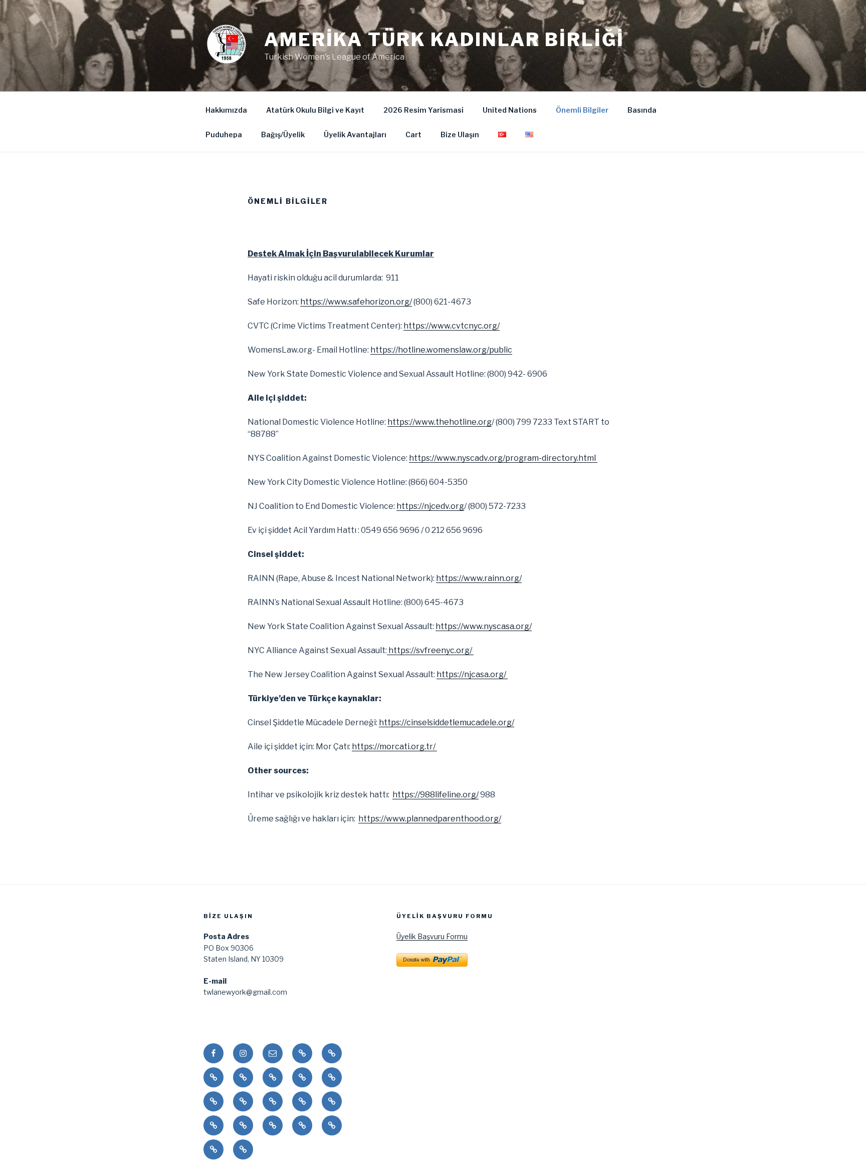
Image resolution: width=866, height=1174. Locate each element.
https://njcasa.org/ (472, 674)
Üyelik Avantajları (355, 134)
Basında (642, 110)
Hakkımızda (226, 110)
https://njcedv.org (430, 506)
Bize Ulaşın (460, 134)
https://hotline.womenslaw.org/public (441, 350)
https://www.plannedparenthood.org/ (429, 818)
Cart (413, 134)
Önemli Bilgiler (582, 110)
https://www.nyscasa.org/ (484, 626)
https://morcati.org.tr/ (394, 746)
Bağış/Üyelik (283, 134)
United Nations (510, 110)
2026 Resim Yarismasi (423, 110)
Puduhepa (223, 134)
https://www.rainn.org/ (479, 578)
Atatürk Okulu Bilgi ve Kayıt (315, 110)
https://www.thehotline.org (439, 422)
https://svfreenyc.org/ (430, 650)
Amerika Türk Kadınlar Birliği (444, 40)
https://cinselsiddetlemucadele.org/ (446, 722)
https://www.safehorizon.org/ (356, 302)
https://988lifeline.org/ (435, 794)
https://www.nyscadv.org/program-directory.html (503, 458)
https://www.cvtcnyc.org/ (451, 326)
